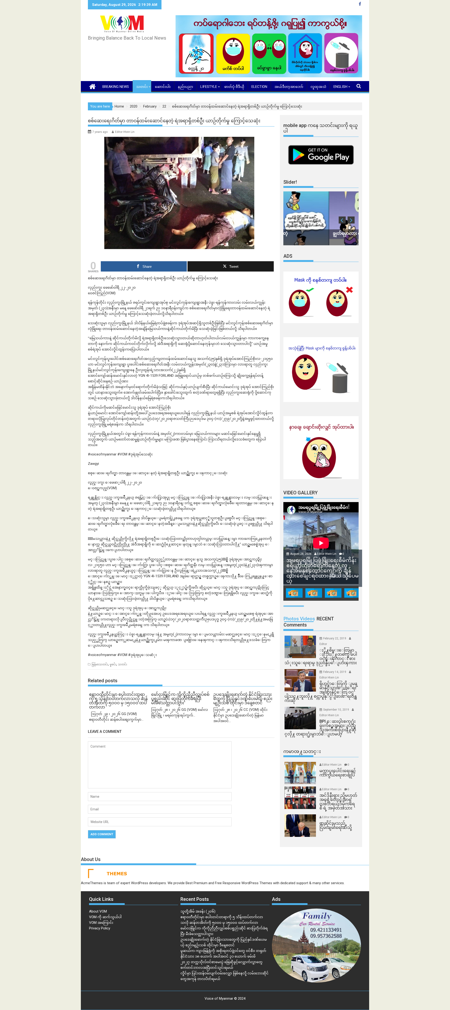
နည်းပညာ (185, 87)
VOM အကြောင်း (101, 923)
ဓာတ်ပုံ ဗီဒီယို (234, 87)
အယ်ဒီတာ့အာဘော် (288, 87)
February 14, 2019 (335, 672)
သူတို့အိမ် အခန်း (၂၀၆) (197, 911)
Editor (323, 644)
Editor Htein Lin (125, 132)
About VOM (98, 911)
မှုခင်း (113, 664)
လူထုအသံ (318, 87)
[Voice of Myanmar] (92, 86)
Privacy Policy (99, 928)
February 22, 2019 (335, 638)
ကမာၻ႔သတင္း (302, 751)
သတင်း (142, 87)
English (340, 87)
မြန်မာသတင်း (100, 664)
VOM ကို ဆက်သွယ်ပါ (105, 917)
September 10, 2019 (336, 709)
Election (259, 87)
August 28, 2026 (301, 553)
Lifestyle (208, 87)
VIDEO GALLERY (300, 493)
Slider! (290, 182)
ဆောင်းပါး (163, 87)
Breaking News (115, 87)
